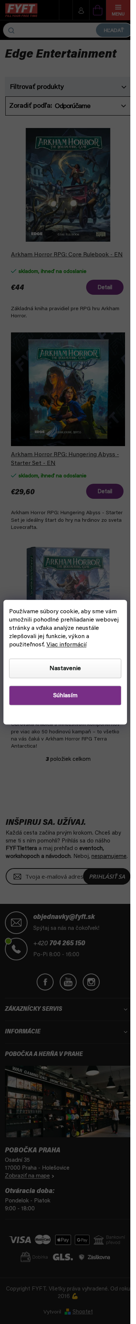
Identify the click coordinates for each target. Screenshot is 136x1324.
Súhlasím (65, 695)
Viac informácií (66, 644)
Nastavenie (65, 668)
